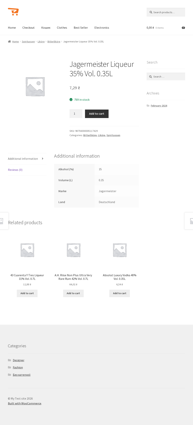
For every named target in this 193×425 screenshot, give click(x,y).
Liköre (41, 41)
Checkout (28, 27)
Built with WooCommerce (24, 403)
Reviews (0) (15, 170)
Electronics (101, 27)
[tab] (27, 158)
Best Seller (81, 27)
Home (12, 27)
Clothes (62, 27)
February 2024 (159, 105)
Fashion (18, 367)
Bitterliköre (53, 41)
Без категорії (22, 375)
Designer (18, 360)
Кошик (45, 27)
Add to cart (96, 113)
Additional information (23, 158)
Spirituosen (28, 41)
